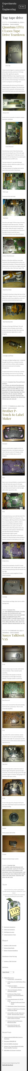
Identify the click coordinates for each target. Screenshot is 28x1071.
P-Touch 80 (13, 618)
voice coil (14, 398)
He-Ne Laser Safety (12, 985)
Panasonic (19, 618)
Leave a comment (14, 24)
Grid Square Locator (9, 932)
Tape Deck (18, 875)
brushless (4, 387)
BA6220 (10, 611)
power (12, 620)
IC (9, 392)
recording (7, 873)
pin (11, 393)
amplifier (7, 867)
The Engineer (5, 24)
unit (10, 398)
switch (4, 875)
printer (18, 620)
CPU (8, 390)
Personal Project (20, 382)
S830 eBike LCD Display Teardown (12, 1050)
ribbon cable (9, 621)
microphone (5, 872)
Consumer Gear (11, 609)
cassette (4, 868)
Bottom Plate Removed (18, 385)
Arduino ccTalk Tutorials (10, 945)
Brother (17, 611)
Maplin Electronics (13, 616)
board (13, 611)
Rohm (13, 621)
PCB (9, 393)
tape (23, 621)
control (8, 388)
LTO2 (23, 392)
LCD (7, 616)
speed (20, 621)
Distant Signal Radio (9, 948)
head (20, 614)
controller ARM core (15, 388)
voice (11, 877)
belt (22, 867)
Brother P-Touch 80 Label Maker (13, 415)
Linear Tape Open (15, 392)
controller (9, 868)
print (15, 620)
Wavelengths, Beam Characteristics (16, 1006)
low (20, 392)
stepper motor (6, 395)
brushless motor (12, 387)
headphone (17, 870)
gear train (16, 614)
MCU (19, 616)
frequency (4, 614)
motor (10, 872)
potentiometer (6, 620)
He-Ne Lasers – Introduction (14, 979)
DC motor (4, 613)
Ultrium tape (5, 398)
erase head (8, 870)
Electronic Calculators (9, 927)
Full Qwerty (11, 614)
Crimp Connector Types (10, 934)
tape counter (12, 875)
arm (10, 385)
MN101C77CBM (6, 618)
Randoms (4, 383)
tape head (18, 395)
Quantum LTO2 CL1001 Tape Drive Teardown (13, 31)
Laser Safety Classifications (17, 987)
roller (16, 621)
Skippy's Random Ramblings (11, 950)
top (17, 397)
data (11, 390)
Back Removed (16, 867)
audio (11, 867)
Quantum (15, 393)
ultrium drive (22, 397)
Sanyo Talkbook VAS (13, 637)
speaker (23, 873)
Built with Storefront (7, 1065)
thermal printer (16, 623)
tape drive (12, 395)
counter (15, 868)
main (21, 870)
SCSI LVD (20, 393)
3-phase (7, 385)
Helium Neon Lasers (9, 977)
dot (9, 613)
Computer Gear (12, 382)
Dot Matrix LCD (14, 613)
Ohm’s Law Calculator (9, 929)
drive (20, 613)
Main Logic (5, 393)
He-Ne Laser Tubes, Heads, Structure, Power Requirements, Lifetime (15, 995)
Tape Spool (13, 397)
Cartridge (22, 611)
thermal (10, 623)
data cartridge (16, 390)
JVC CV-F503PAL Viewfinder (11, 1043)
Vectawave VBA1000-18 (10, 1041)
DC (18, 868)
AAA (6, 611)
